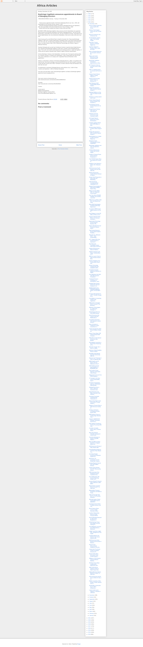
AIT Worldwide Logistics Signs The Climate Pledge (94, 39)
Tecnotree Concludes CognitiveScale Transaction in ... (94, 397)
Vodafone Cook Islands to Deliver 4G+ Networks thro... (95, 165)
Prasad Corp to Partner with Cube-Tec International (94, 110)
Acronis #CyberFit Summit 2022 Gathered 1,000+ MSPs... (95, 482)
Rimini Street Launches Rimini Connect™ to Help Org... (94, 487)
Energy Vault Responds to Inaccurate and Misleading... (95, 178)
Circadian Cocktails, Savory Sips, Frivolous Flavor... (95, 429)
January (91, 615)
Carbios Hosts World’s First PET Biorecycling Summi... (95, 469)
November (92, 595)
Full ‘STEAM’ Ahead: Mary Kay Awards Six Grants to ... (95, 160)
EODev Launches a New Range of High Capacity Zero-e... (95, 582)
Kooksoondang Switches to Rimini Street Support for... (95, 128)
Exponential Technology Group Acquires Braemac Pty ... (94, 222)
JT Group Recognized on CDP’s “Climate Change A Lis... (95, 295)
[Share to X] (63, 99)
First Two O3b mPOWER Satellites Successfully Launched (95, 196)
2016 (89, 628)
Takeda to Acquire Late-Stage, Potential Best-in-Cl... (94, 253)
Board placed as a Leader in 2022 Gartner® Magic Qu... (95, 137)
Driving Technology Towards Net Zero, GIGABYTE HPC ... (94, 266)
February (91, 613)
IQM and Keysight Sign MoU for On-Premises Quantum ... (95, 496)
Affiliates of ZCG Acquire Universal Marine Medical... (95, 559)
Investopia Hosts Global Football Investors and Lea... (95, 505)
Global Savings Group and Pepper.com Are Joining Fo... (94, 523)
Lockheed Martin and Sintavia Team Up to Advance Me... (94, 537)
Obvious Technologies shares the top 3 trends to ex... (95, 31)
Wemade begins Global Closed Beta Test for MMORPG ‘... (94, 500)
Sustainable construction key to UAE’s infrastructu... (95, 587)
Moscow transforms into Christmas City (94, 35)
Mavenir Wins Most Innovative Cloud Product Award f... (94, 555)
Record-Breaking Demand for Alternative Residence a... (95, 519)
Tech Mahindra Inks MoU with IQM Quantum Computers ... (95, 276)
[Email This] (61, 99)
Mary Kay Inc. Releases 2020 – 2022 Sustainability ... (94, 236)
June (90, 605)
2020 (89, 620)
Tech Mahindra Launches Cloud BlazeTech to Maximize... (95, 528)
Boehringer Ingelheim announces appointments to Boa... (95, 62)
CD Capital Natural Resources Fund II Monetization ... (94, 119)
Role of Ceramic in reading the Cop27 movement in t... (94, 325)
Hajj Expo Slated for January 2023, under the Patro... (94, 48)
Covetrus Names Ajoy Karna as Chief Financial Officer (94, 514)
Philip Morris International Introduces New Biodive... (95, 339)
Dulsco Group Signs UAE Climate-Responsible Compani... (95, 334)
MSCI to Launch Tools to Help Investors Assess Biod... (95, 257)
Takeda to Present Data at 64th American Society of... (95, 406)
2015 (89, 630)
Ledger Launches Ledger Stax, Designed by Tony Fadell (95, 532)
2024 (89, 17)
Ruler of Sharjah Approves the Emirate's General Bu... (95, 53)
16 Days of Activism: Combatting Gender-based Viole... (94, 411)
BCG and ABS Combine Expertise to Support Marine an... (94, 443)
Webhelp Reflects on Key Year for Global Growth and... (95, 93)
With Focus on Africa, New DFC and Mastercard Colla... (95, 201)
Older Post (79, 145)
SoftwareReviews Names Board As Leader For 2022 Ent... (95, 573)
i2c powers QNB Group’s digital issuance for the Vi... (95, 210)
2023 (89, 19)
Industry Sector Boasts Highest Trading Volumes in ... (94, 75)
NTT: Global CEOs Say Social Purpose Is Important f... (94, 241)
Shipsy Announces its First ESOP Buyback (95, 375)
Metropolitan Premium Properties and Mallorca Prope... (95, 491)
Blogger (79, 644)
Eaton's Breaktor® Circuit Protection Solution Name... (95, 227)
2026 (89, 13)
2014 (89, 632)
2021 (89, 618)
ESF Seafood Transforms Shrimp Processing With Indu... (95, 425)
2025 (89, 15)
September (92, 599)
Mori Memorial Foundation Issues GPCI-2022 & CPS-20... (95, 245)
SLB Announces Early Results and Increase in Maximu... (95, 541)
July (90, 603)
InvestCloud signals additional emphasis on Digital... (95, 271)
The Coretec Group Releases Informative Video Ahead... (94, 372)
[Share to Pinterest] (66, 99)
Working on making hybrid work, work (95, 97)
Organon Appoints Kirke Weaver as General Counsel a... (94, 218)
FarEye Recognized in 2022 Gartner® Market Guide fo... (95, 133)
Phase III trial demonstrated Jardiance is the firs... (94, 546)
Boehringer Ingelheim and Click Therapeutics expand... (95, 147)
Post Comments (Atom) (63, 148)
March (91, 611)
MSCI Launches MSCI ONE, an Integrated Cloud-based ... (94, 192)
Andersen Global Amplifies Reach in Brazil (95, 351)
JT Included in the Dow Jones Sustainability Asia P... (94, 379)
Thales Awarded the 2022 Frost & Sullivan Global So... (95, 330)
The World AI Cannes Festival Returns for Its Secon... (95, 106)
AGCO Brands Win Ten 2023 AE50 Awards (94, 312)
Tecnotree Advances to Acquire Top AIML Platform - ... (94, 438)
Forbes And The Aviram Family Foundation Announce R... (94, 550)
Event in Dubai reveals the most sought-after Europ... (95, 27)
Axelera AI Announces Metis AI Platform (94, 249)
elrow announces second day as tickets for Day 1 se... (95, 578)
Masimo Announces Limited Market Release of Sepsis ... (95, 174)
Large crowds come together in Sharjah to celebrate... (94, 591)
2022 (89, 22)
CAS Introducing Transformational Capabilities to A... (94, 183)
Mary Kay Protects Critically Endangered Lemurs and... (94, 434)
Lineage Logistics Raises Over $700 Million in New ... (95, 124)
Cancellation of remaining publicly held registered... (95, 299)
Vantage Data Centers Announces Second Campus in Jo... (94, 285)
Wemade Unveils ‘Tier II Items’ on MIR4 (94, 347)
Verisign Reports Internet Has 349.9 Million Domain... (95, 464)
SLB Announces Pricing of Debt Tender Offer (95, 447)
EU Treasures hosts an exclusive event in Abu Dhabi (95, 66)
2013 (89, 634)
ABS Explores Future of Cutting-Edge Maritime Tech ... (95, 416)
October (91, 597)
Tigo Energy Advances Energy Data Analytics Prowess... (95, 231)
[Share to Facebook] (65, 99)
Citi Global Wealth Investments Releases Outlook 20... (95, 455)
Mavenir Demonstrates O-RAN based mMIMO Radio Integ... (95, 187)
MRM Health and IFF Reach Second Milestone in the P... (94, 362)
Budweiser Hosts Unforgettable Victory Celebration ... (94, 142)
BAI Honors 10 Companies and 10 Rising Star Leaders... (94, 460)
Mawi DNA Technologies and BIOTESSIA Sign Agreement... (94, 205)
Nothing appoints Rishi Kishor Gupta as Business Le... (94, 80)
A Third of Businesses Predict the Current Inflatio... (94, 151)
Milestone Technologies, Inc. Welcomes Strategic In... (94, 309)
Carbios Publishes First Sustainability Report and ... (94, 262)
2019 (89, 622)
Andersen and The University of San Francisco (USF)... (94, 115)
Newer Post (41, 145)
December (92, 23)
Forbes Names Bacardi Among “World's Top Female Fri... (94, 101)
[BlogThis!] (62, 99)
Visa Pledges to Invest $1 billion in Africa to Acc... (95, 214)
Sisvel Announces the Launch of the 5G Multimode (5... (94, 316)
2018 (89, 624)
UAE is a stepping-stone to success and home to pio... (95, 71)
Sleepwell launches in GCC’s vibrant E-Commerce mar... (94, 388)
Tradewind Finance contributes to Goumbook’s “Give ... (94, 280)
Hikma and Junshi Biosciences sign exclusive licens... (93, 57)
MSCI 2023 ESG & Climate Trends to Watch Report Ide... (94, 569)
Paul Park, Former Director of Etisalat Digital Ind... (94, 43)
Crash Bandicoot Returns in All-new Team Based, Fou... (95, 451)
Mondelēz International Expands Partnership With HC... (94, 355)
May (90, 607)
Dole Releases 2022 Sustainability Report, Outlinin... (94, 84)
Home (60, 145)
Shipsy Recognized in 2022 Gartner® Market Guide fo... (95, 89)
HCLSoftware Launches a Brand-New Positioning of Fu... (95, 344)
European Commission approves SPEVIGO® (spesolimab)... (94, 384)
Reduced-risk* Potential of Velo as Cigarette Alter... (95, 358)
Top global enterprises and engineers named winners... (95, 321)
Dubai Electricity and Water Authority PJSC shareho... (94, 393)
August (91, 601)
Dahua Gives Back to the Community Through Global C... (95, 402)
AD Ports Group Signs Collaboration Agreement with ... (94, 564)
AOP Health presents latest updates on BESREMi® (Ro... (94, 367)
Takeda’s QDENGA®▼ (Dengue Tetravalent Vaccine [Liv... (94, 420)
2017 (89, 626)
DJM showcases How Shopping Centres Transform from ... (94, 473)
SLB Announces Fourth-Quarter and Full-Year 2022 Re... (95, 169)
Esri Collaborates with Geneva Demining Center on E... (94, 478)
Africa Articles (47, 5)
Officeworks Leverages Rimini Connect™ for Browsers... (94, 304)
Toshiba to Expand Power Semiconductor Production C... (95, 156)
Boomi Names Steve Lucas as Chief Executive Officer (94, 510)
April (90, 609)
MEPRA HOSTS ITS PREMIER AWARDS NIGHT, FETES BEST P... (94, 289)
